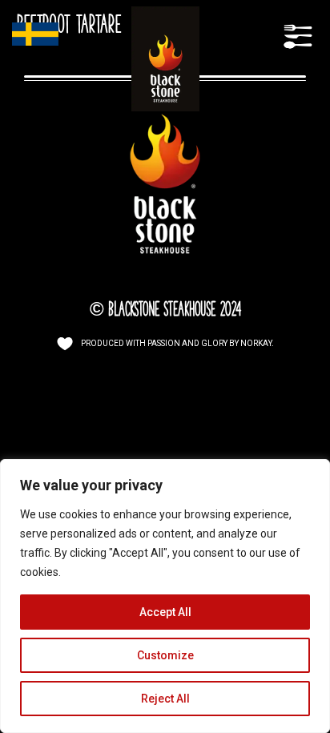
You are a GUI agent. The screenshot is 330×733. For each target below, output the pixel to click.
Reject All (165, 698)
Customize (165, 655)
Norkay (256, 343)
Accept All (165, 612)
